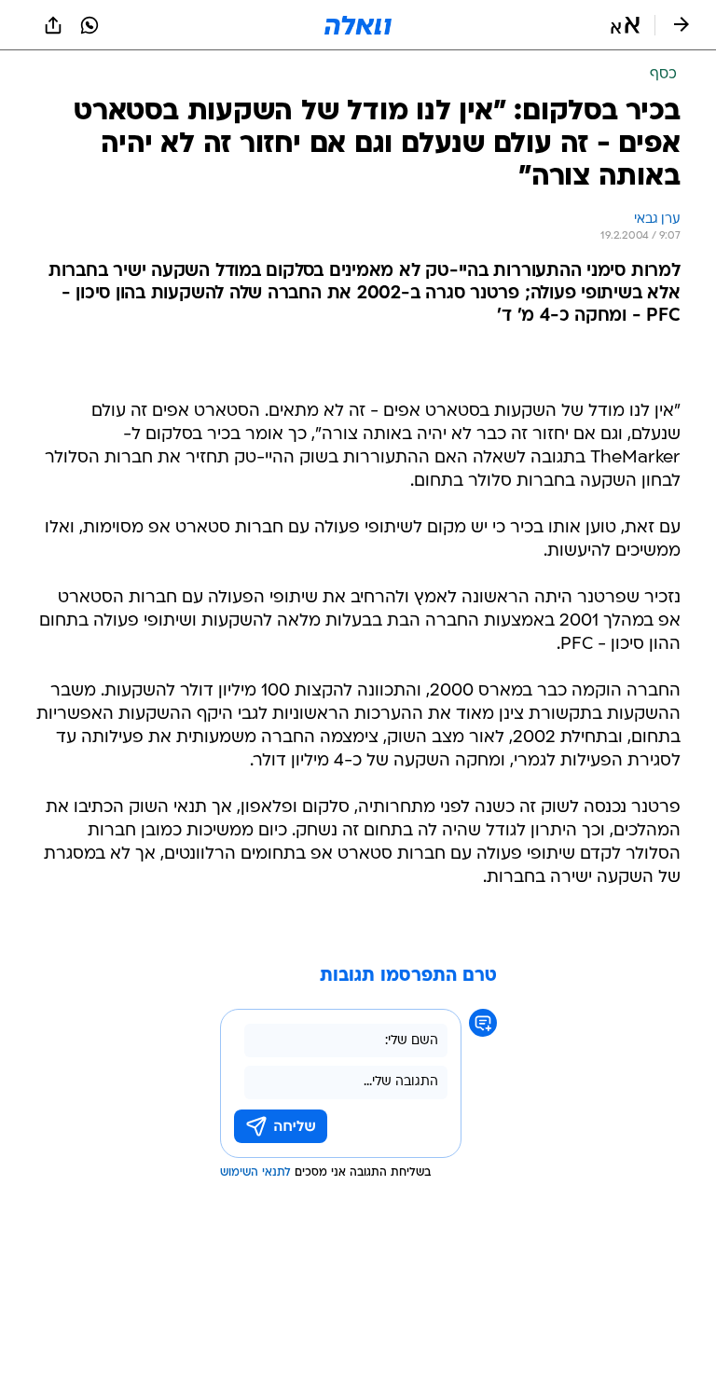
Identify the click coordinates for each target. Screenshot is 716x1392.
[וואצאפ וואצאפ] (89, 25)
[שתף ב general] (53, 25)
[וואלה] (358, 25)
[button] (625, 25)
